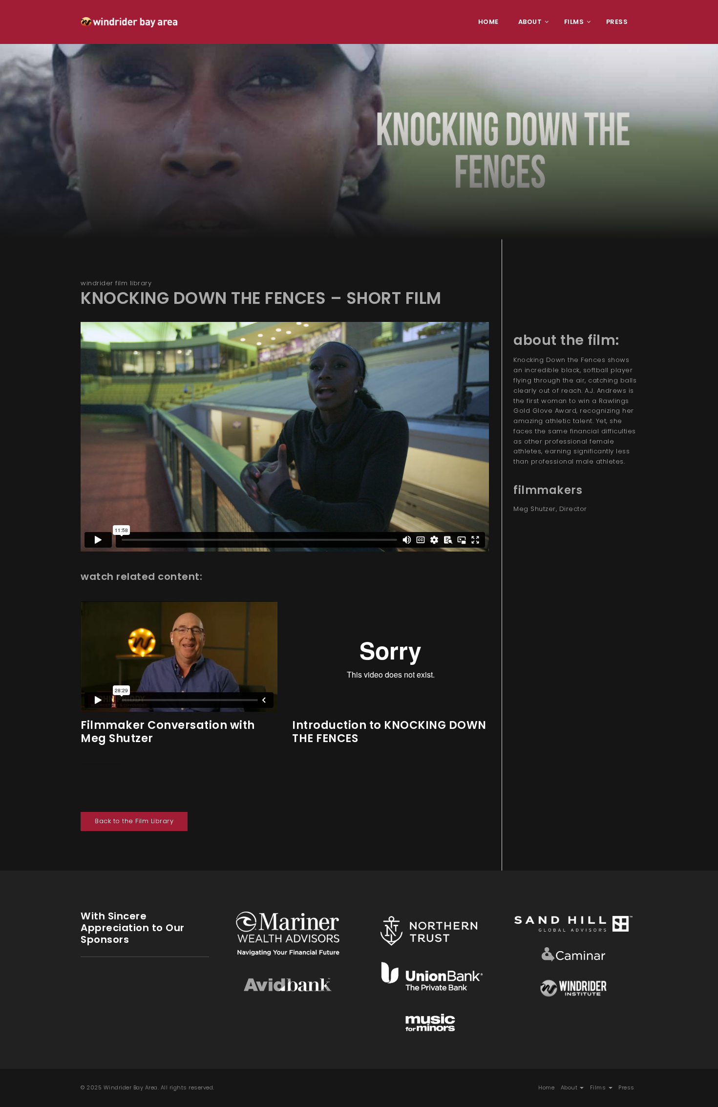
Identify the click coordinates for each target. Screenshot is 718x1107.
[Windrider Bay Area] (129, 22)
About (570, 1087)
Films (599, 1087)
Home (546, 1087)
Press (626, 1087)
